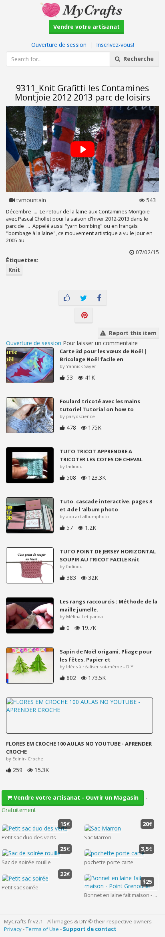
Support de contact (90, 929)
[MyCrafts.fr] (82, 9)
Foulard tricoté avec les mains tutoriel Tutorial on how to (100, 405)
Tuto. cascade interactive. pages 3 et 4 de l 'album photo (106, 505)
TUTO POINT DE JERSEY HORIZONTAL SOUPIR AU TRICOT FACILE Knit (108, 555)
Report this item (131, 333)
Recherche (137, 58)
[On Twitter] (83, 298)
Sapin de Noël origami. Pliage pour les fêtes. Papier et (106, 655)
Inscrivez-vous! (115, 44)
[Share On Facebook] (99, 298)
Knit (14, 269)
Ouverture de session (59, 44)
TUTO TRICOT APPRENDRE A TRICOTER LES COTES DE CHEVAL (101, 455)
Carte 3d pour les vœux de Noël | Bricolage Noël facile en (103, 355)
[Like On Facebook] (66, 298)
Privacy (13, 929)
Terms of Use (42, 929)
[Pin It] (83, 316)
